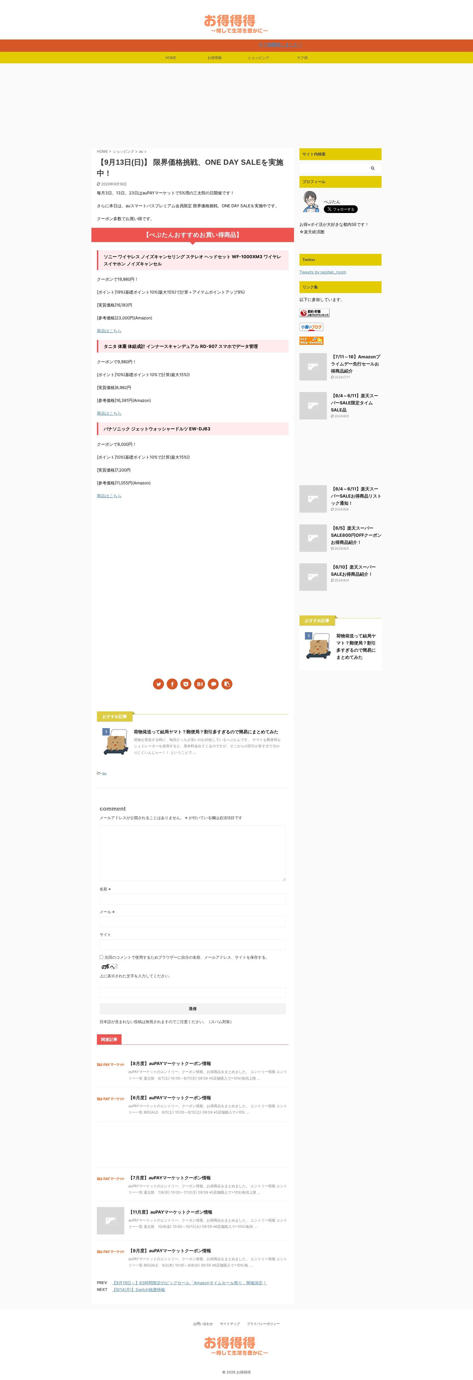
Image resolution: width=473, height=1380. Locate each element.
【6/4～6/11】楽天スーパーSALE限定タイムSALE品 (354, 403)
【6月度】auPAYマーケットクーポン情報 (169, 1097)
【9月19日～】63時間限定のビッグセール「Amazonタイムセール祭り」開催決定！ (189, 1282)
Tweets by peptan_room (322, 272)
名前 (105, 889)
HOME (170, 57)
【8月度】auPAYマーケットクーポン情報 (169, 1063)
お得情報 (214, 57)
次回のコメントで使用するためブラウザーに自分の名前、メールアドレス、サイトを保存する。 (187, 957)
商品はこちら (109, 330)
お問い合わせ (203, 1324)
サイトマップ (230, 1324)
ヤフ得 (302, 57)
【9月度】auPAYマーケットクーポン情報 (169, 1250)
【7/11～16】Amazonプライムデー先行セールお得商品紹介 (355, 364)
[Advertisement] (236, 104)
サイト (105, 934)
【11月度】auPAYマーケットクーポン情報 (170, 1212)
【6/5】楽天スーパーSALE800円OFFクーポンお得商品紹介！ (356, 535)
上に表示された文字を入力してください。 (136, 975)
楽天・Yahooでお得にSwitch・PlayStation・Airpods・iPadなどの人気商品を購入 (236, 1365)
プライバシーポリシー (263, 1324)
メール (107, 911)
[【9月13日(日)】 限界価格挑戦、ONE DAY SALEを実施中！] (199, 683)
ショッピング (258, 57)
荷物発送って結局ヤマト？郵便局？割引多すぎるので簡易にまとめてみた (206, 731)
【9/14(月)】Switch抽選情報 (138, 1289)
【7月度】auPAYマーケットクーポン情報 (169, 1177)
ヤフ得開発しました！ (245, 44)
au (104, 773)
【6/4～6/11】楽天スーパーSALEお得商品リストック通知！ (356, 496)
